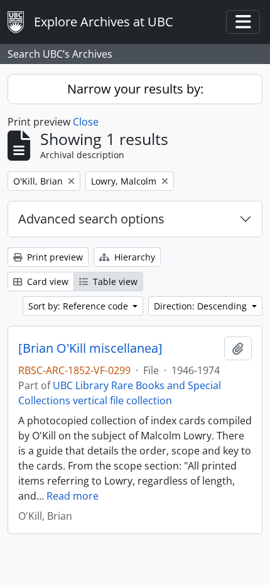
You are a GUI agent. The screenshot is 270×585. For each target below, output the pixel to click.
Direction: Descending (201, 306)
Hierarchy (133, 257)
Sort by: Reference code (79, 306)
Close (86, 122)
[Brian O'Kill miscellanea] (90, 348)
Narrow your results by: (135, 88)
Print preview (53, 257)
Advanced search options (91, 218)
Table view (114, 281)
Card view (46, 281)
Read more (72, 496)
